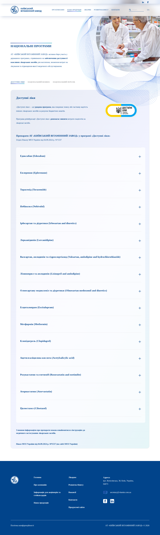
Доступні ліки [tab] (17, 82)
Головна (37, 477)
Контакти (72, 500)
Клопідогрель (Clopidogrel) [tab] (35, 341)
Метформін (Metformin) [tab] (34, 324)
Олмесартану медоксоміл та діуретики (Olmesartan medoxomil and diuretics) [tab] (63, 290)
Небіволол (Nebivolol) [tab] (32, 206)
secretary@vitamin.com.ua (120, 492)
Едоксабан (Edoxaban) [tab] (32, 156)
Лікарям (72, 477)
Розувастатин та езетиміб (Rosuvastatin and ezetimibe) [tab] (50, 374)
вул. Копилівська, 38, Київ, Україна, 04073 (118, 482)
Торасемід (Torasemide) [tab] (33, 189)
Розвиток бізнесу (76, 485)
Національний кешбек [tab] (39, 82)
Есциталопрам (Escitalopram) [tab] (37, 307)
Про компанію (40, 485)
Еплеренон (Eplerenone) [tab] (33, 172)
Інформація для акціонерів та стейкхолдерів (47, 493)
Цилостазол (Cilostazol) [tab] (33, 408)
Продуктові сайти (76, 507)
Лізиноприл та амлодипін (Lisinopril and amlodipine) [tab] (50, 273)
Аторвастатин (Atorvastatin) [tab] (36, 391)
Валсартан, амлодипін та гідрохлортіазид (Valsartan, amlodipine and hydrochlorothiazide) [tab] (70, 256)
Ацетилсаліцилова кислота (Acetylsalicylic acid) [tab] (47, 357)
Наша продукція (41, 503)
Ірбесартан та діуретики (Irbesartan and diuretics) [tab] (48, 223)
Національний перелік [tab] (64, 82)
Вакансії (72, 492)
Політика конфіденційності (22, 525)
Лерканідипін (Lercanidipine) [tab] (37, 240)
